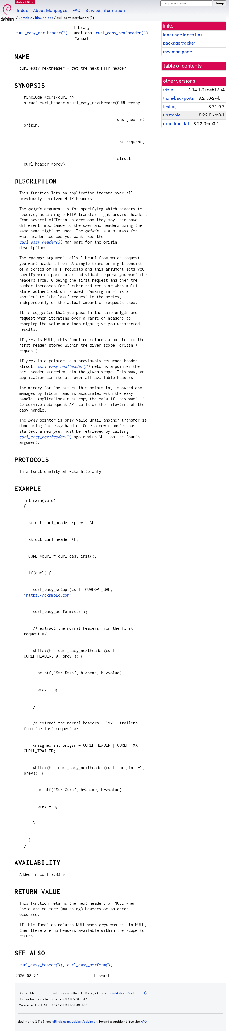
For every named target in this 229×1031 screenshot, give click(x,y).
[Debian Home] (7, 11)
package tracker (179, 43)
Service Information (105, 10)
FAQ (76, 10)
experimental (176, 123)
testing (170, 106)
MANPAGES (25, 2)
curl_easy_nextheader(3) (41, 32)
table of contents (183, 66)
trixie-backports (178, 98)
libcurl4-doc (44, 18)
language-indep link (182, 34)
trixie (168, 90)
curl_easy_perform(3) (90, 964)
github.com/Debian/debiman (74, 1021)
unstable (25, 18)
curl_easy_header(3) (41, 242)
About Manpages (50, 10)
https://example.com (47, 595)
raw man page (177, 51)
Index (22, 10)
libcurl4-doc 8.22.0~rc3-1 (126, 993)
